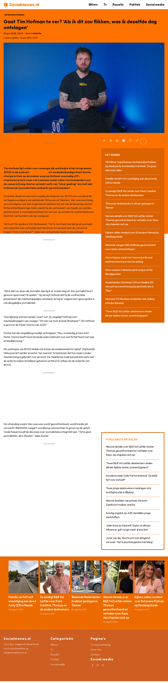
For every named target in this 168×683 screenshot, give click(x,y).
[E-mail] (130, 141)
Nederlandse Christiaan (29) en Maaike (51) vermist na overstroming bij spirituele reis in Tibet (129, 286)
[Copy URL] (137, 141)
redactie (36, 33)
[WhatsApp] (117, 141)
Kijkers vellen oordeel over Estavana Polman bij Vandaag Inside (149, 601)
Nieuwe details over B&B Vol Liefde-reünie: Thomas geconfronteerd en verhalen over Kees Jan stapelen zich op (131, 220)
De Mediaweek (39, 172)
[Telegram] (123, 141)
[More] (143, 141)
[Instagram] (98, 665)
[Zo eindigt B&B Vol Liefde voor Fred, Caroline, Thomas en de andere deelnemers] (55, 577)
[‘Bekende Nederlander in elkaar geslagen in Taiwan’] (86, 577)
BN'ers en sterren (14, 15)
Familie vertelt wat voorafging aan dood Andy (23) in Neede (22, 601)
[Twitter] (110, 141)
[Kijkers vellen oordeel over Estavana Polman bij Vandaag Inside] (149, 577)
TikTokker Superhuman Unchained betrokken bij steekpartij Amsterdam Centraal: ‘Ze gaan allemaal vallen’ (130, 166)
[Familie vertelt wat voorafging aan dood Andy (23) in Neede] (23, 577)
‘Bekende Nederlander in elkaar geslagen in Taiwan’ (86, 601)
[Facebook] (104, 141)
